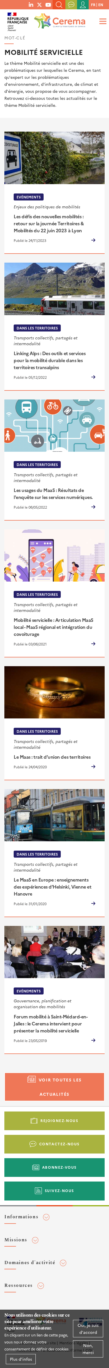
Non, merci (88, 1348)
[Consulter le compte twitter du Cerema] (39, 4)
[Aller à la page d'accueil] (58, 19)
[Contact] (71, 4)
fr (93, 4)
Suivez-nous (59, 1190)
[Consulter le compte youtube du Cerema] (48, 4)
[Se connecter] (83, 4)
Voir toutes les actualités (60, 1087)
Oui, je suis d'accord (88, 1328)
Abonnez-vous (59, 1167)
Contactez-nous (59, 1143)
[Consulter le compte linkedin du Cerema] (31, 4)
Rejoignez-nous (59, 1120)
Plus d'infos (21, 1359)
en (100, 4)
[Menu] (102, 21)
